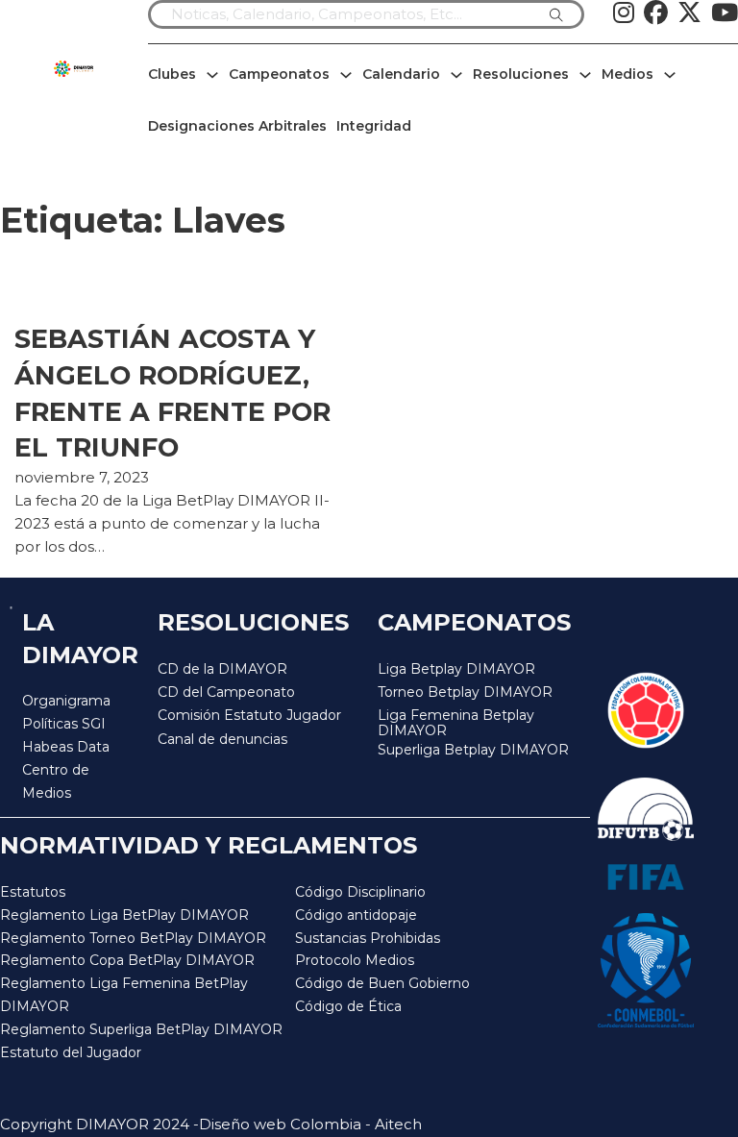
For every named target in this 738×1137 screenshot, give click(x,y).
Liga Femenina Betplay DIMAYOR (456, 723)
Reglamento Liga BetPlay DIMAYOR (124, 915)
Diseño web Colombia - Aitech (310, 1124)
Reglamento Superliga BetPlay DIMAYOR (141, 1029)
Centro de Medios (55, 781)
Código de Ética (348, 1006)
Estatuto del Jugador (70, 1052)
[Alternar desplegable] (212, 75)
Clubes (172, 74)
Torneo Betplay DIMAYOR (465, 692)
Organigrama (66, 700)
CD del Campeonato (226, 692)
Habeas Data (66, 746)
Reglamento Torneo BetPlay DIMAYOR (133, 938)
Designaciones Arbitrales (237, 126)
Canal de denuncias (222, 739)
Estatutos (32, 892)
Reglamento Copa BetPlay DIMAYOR (127, 960)
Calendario (401, 74)
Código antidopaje (356, 915)
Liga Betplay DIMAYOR (456, 669)
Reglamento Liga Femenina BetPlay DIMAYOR (124, 995)
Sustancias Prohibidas (367, 938)
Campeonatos (279, 74)
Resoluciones (521, 74)
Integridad (373, 126)
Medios (627, 74)
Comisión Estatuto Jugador (249, 715)
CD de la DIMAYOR (222, 669)
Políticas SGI (64, 723)
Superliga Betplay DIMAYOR (473, 750)
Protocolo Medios (354, 960)
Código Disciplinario (360, 892)
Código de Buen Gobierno (382, 983)
